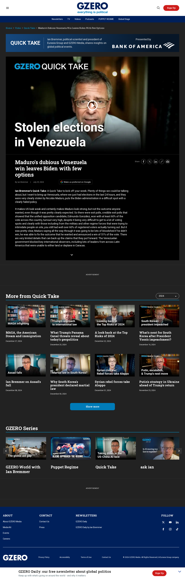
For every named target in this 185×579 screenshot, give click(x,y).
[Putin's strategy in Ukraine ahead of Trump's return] (159, 364)
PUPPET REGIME (106, 19)
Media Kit (7, 527)
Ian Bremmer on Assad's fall (23, 383)
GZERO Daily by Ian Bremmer (89, 527)
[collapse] (179, 571)
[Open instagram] (170, 529)
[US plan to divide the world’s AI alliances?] (116, 448)
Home (9, 28)
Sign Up (159, 573)
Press (42, 527)
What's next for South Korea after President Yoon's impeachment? (155, 336)
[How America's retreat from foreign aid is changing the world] (26, 448)
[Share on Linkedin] (155, 161)
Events (6, 533)
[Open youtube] (170, 522)
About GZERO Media (12, 521)
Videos (78, 19)
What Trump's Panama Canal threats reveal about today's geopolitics (69, 336)
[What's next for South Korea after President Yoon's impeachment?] (159, 315)
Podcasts (89, 19)
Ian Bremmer (23, 182)
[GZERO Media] (92, 8)
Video (18, 28)
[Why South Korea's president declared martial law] (70, 364)
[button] (171, 8)
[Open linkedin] (177, 522)
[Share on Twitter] (149, 161)
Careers (6, 539)
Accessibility (65, 557)
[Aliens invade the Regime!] (71, 448)
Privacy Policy (43, 557)
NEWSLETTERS (86, 515)
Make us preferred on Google (77, 182)
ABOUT (8, 515)
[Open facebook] (163, 529)
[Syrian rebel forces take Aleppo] (115, 364)
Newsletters (57, 19)
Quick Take (29, 28)
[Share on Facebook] (143, 161)
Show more (92, 406)
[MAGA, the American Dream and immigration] (26, 315)
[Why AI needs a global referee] (160, 448)
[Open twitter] (163, 522)
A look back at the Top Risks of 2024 (111, 334)
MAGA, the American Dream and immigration (23, 334)
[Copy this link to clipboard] (161, 161)
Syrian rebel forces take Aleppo (112, 383)
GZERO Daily (81, 521)
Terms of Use (86, 557)
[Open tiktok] (177, 529)
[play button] (92, 105)
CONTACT (45, 515)
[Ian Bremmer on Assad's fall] (26, 364)
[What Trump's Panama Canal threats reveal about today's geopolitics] (70, 315)
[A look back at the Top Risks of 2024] (115, 315)
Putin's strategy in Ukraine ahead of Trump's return (159, 383)
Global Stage (124, 19)
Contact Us (44, 521)
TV (68, 19)
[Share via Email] (167, 161)
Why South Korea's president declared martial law (70, 385)
